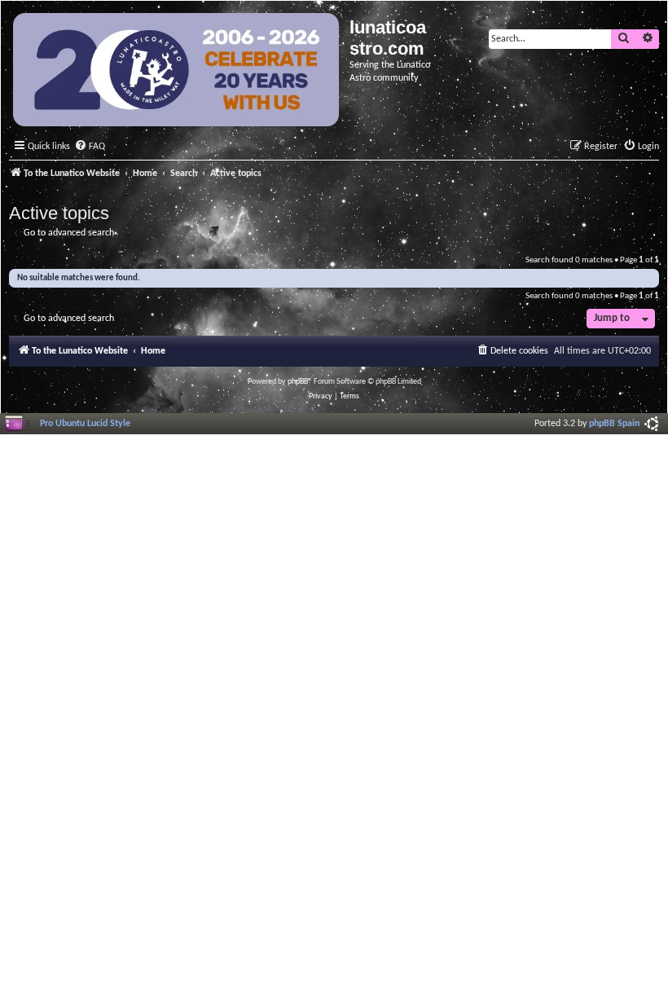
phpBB (298, 381)
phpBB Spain (614, 424)
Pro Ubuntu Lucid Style (85, 424)
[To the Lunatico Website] (177, 72)
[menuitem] (89, 147)
